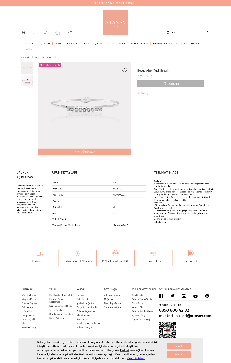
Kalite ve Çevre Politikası (60, 306)
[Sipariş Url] (57, 32)
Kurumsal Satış (29, 327)
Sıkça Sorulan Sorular (87, 307)
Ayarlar (178, 354)
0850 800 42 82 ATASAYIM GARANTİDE (115, 3)
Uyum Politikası (56, 318)
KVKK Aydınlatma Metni (60, 295)
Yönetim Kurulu (29, 295)
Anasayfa (25, 57)
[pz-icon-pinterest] (207, 296)
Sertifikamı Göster (113, 307)
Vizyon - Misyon (29, 299)
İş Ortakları (27, 311)
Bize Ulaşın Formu (112, 303)
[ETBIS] (184, 332)
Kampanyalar (28, 315)
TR (28, 32)
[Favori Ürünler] (70, 32)
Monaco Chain (138, 307)
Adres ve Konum (112, 295)
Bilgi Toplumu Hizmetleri (61, 314)
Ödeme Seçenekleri (86, 311)
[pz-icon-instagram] (184, 296)
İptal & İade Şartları (86, 303)
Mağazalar (109, 299)
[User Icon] (45, 32)
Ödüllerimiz (27, 307)
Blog (24, 323)
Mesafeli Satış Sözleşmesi (56, 300)
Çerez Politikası (136, 358)
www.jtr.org (159, 216)
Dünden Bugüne (29, 303)
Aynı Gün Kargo (139, 315)
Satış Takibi (82, 299)
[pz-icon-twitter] (172, 296)
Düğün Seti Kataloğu (141, 319)
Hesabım (81, 295)
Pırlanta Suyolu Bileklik (142, 311)
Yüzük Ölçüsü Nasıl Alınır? (89, 323)
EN (33, 32)
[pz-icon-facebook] (161, 296)
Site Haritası (82, 319)
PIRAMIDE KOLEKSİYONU (166, 43)
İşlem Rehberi (83, 315)
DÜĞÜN (28, 49)
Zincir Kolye (137, 303)
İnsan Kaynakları (29, 319)
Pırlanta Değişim (84, 327)
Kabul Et (179, 346)
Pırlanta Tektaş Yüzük (142, 299)
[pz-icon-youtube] (195, 296)
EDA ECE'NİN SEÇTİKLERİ (37, 43)
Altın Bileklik (137, 295)
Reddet (124, 350)
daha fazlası (160, 222)
